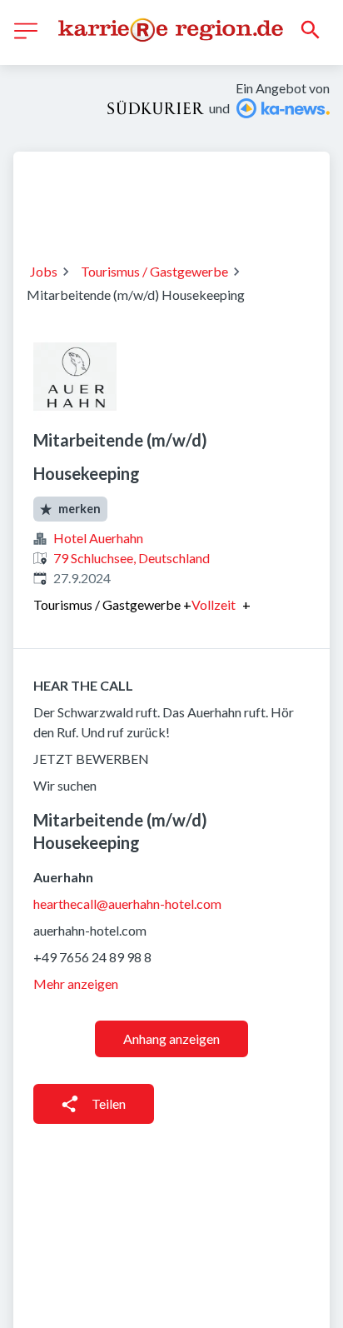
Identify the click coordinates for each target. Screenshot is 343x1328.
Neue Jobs (162, 217)
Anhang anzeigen (171, 1038)
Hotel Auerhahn (98, 538)
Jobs (43, 271)
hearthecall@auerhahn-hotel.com (127, 903)
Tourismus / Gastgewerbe (154, 271)
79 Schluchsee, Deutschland (131, 558)
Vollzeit (213, 604)
